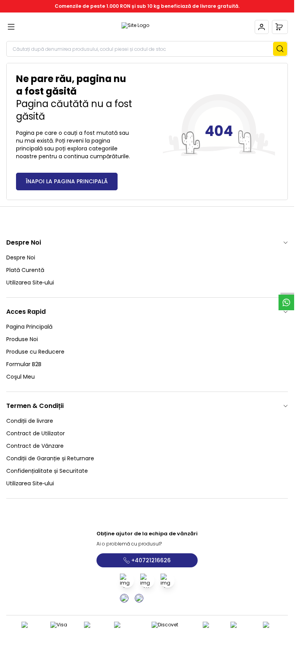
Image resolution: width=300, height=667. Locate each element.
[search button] (280, 49)
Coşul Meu (20, 377)
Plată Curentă (25, 270)
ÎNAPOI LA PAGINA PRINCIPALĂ (67, 181)
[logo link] (135, 27)
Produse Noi (22, 339)
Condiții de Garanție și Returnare (50, 458)
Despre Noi (20, 257)
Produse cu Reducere (35, 352)
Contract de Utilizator (35, 433)
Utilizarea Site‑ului (30, 282)
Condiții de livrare (29, 421)
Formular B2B (23, 364)
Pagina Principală (29, 327)
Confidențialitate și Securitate (47, 471)
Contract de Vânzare (35, 446)
